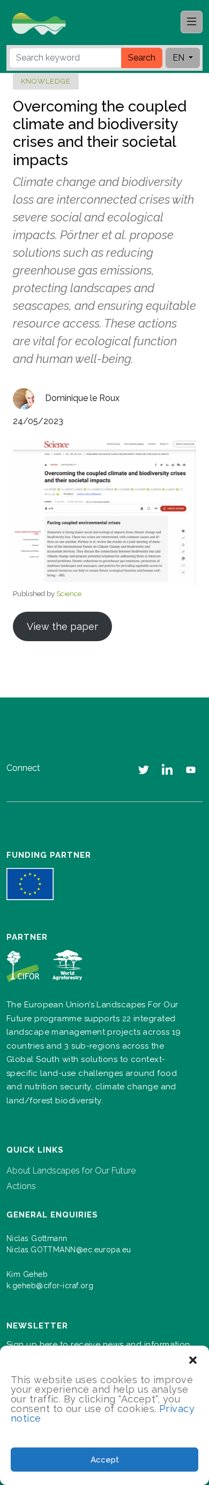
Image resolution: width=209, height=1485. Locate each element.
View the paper (62, 626)
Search (141, 58)
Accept (105, 1460)
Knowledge (46, 81)
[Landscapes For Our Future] (66, 23)
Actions (21, 1186)
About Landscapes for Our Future (71, 1170)
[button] (193, 1359)
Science (68, 594)
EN (179, 58)
